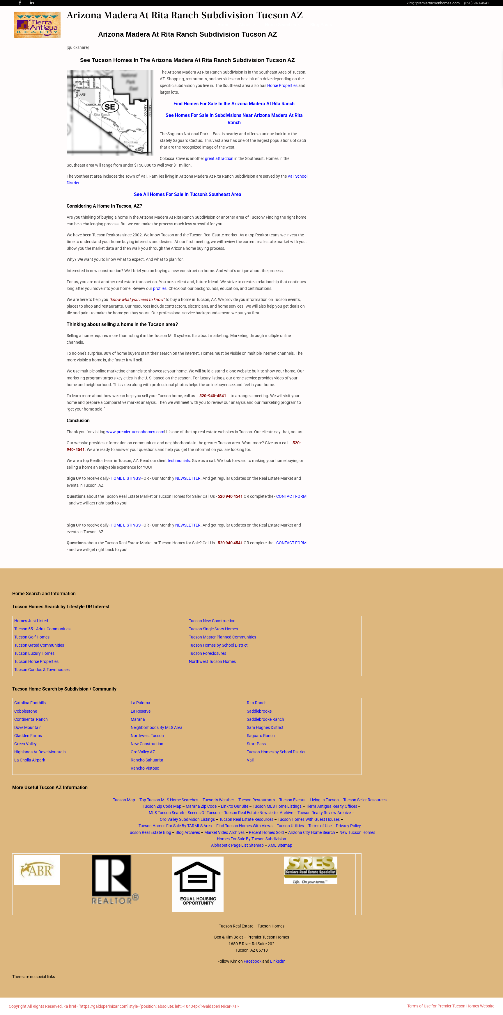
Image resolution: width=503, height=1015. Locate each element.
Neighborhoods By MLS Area (157, 727)
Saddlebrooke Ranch (265, 719)
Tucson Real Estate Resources (246, 819)
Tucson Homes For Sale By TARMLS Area (175, 825)
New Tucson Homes (357, 832)
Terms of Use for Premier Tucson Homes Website (450, 1006)
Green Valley (25, 743)
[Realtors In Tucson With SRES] (311, 870)
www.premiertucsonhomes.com (135, 431)
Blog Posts (321, 24)
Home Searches (280, 24)
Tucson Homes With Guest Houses (309, 819)
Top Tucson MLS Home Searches (168, 800)
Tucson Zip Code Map (162, 806)
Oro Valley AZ (143, 752)
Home (223, 24)
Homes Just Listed (31, 620)
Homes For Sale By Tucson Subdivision (251, 838)
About (245, 24)
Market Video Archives (224, 832)
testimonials (179, 460)
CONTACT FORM (291, 496)
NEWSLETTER (188, 478)
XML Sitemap (280, 845)
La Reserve (140, 711)
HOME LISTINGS (126, 478)
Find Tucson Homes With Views (244, 825)
